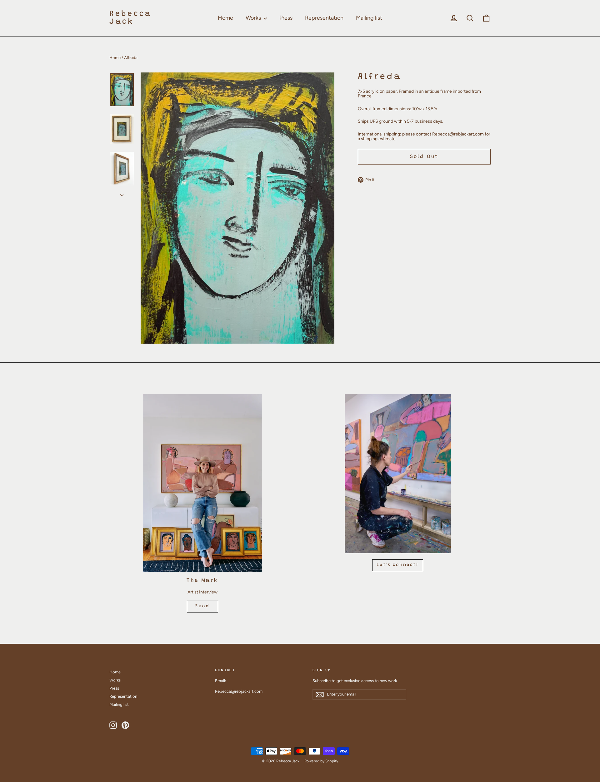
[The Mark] (202, 483)
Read (202, 606)
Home (225, 17)
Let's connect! (397, 565)
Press (285, 17)
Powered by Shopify (321, 761)
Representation (324, 17)
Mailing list (369, 17)
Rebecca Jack (130, 18)
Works (254, 17)
